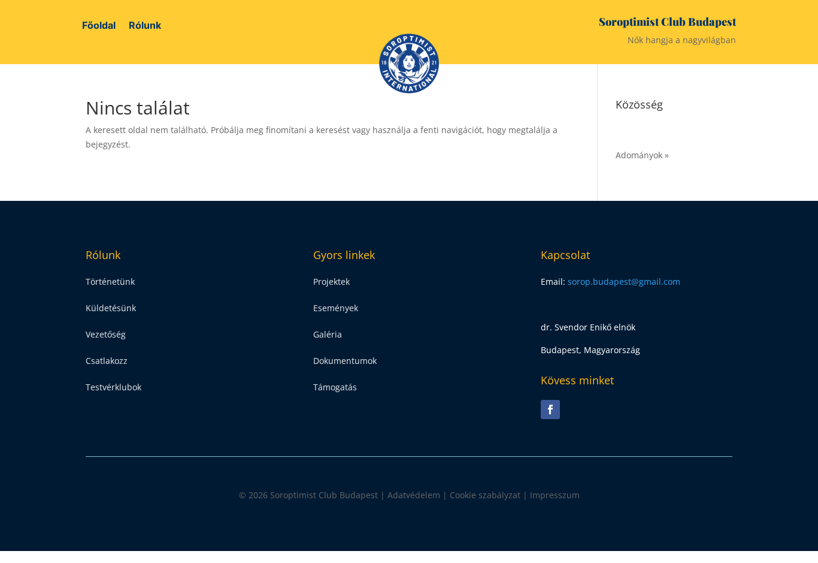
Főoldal (99, 26)
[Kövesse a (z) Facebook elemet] (550, 409)
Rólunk (145, 26)
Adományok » (642, 155)
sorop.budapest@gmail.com (624, 281)
